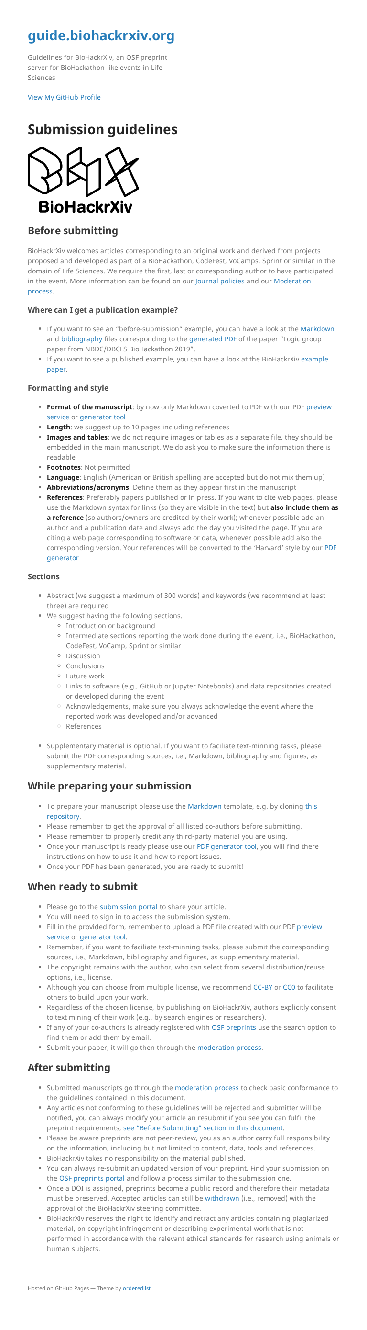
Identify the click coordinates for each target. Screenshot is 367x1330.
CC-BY (262, 987)
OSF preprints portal (92, 1178)
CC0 (289, 987)
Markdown (318, 328)
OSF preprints (234, 1027)
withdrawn (222, 1198)
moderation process (229, 1047)
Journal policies (220, 280)
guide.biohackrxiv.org (101, 35)
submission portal (129, 906)
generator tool (103, 416)
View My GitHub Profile (64, 96)
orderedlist (137, 1288)
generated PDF (213, 338)
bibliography (81, 338)
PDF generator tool (227, 846)
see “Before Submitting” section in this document (203, 1127)
